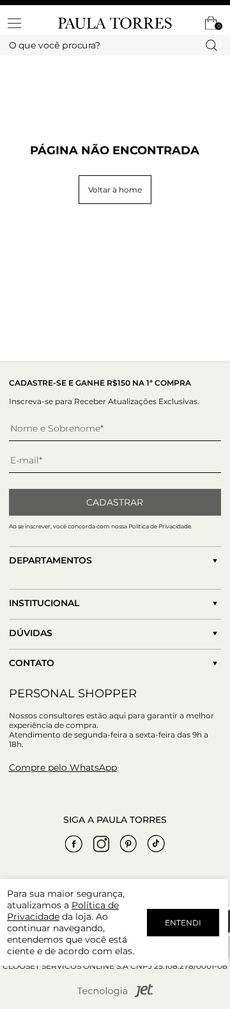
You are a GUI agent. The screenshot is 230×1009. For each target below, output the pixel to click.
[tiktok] (156, 844)
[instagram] (101, 844)
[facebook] (73, 844)
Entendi (183, 922)
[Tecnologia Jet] (115, 994)
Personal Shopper (73, 693)
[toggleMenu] (20, 23)
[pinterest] (128, 844)
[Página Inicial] (115, 23)
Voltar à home (115, 189)
